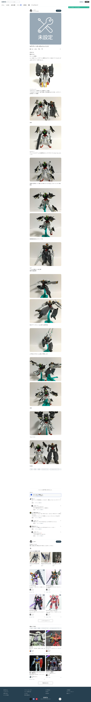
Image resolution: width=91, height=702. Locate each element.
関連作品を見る (45, 682)
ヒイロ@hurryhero (35, 512)
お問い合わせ (5, 693)
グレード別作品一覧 (27, 691)
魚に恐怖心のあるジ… (35, 676)
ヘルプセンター (35, 5)
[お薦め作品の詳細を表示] (60, 49)
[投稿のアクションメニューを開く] (44, 592)
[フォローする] (58, 11)
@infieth (49, 650)
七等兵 (49, 674)
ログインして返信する (38, 502)
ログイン (81, 1)
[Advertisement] (45, 478)
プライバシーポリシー (70, 691)
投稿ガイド (68, 693)
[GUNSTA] (4, 2)
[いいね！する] (60, 699)
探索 (29, 5)
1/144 (31, 469)
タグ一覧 (25, 693)
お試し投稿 (13, 5)
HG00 (35, 469)
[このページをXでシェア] (31, 699)
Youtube (47, 691)
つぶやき (7, 5)
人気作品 (24, 5)
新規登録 (87, 1)
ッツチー (34, 10)
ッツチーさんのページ (45, 620)
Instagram (47, 693)
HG (33, 11)
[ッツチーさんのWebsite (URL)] (31, 548)
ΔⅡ (32, 498)
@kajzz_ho (34, 526)
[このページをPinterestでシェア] (37, 699)
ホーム (3, 5)
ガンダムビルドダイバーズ (54, 469)
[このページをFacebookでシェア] (34, 699)
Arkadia (33, 650)
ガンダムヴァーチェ (45, 469)
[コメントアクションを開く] (60, 499)
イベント (19, 5)
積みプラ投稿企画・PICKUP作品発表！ (74, 7)
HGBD (39, 469)
